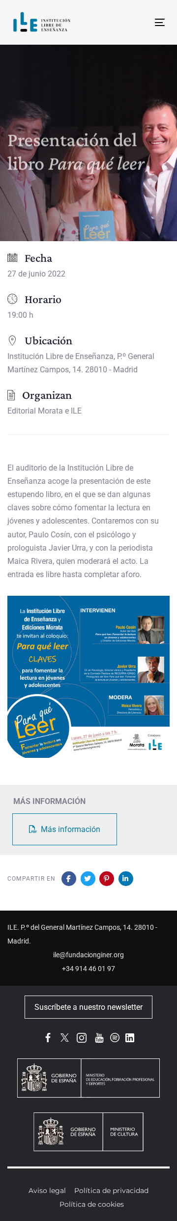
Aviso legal (47, 1190)
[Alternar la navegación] (139, 22)
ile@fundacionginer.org (88, 955)
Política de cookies (91, 1204)
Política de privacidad (111, 1190)
